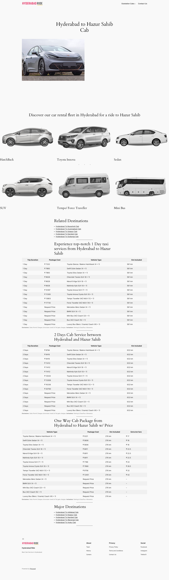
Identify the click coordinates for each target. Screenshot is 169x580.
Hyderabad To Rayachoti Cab (67, 226)
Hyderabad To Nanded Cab (67, 234)
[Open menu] (23, 539)
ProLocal (33, 569)
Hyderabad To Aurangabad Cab (68, 229)
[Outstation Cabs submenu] (135, 3)
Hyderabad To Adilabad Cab (67, 512)
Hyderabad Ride (28, 548)
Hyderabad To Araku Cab (66, 522)
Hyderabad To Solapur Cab (66, 231)
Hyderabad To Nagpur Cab (66, 515)
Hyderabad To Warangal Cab (67, 520)
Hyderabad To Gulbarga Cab (67, 237)
